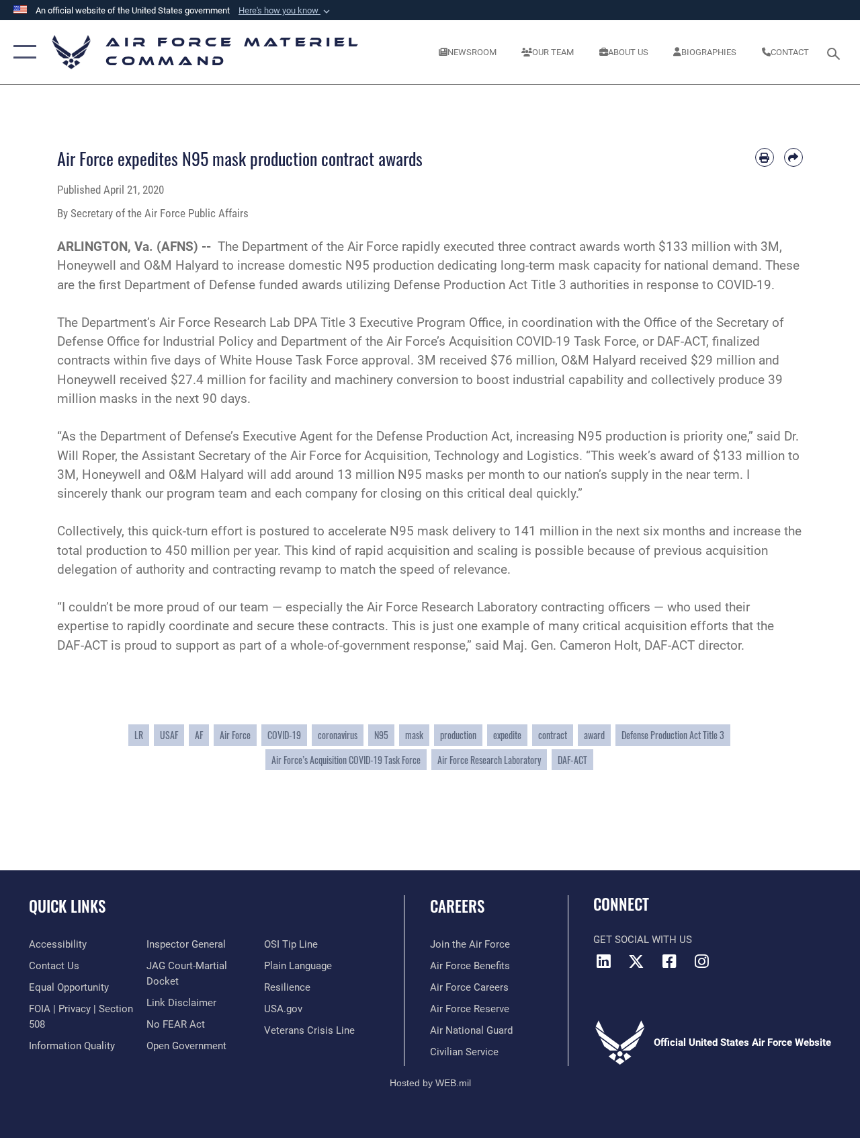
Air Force (235, 735)
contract (552, 735)
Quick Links (67, 906)
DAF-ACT (572, 760)
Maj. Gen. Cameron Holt (570, 645)
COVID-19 (744, 285)
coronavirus (337, 735)
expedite (507, 735)
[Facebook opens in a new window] (669, 961)
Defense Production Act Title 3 (672, 735)
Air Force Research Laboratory (452, 607)
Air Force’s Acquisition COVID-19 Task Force (346, 760)
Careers (457, 906)
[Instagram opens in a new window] (702, 961)
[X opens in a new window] (636, 961)
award (594, 735)
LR (138, 735)
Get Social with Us (642, 940)
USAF (169, 735)
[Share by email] (793, 157)
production (458, 735)
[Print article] (764, 157)
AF (199, 735)
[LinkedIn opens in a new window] (603, 961)
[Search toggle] (835, 52)
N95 (381, 735)
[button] (286, 10)
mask (414, 735)
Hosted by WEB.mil (430, 1082)
